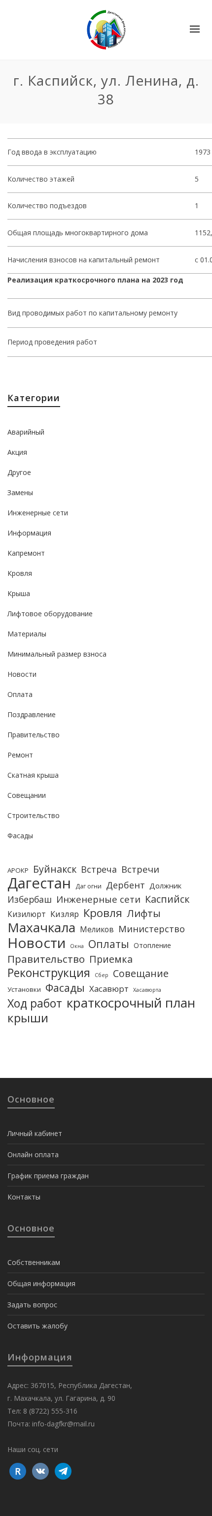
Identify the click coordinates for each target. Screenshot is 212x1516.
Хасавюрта (147, 989)
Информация (29, 532)
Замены (20, 492)
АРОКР (18, 870)
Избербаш (29, 899)
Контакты (23, 1196)
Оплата (20, 694)
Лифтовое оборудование (50, 613)
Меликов (97, 929)
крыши (27, 1017)
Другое (19, 472)
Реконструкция (48, 973)
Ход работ (34, 1003)
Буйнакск (54, 869)
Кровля (19, 573)
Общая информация (41, 1283)
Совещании (26, 795)
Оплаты (108, 944)
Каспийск (167, 899)
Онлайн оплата (33, 1154)
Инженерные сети (37, 512)
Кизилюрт (26, 914)
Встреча (99, 869)
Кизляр (64, 913)
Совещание (141, 973)
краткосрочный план (131, 1002)
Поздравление (31, 714)
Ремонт (20, 754)
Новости (21, 674)
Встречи (140, 869)
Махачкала (41, 927)
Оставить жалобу (37, 1325)
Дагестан (39, 883)
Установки (24, 989)
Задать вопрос (32, 1304)
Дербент (125, 885)
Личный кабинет (34, 1133)
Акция (17, 452)
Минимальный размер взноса (56, 654)
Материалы (26, 633)
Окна (77, 946)
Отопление (152, 945)
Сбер (101, 975)
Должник (165, 885)
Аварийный (25, 432)
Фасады (20, 835)
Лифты (144, 913)
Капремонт (26, 553)
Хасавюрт (109, 988)
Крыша (18, 593)
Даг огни (88, 886)
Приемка (111, 959)
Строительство (33, 815)
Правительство (33, 734)
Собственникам (33, 1262)
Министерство (151, 929)
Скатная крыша (33, 775)
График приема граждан (48, 1175)
